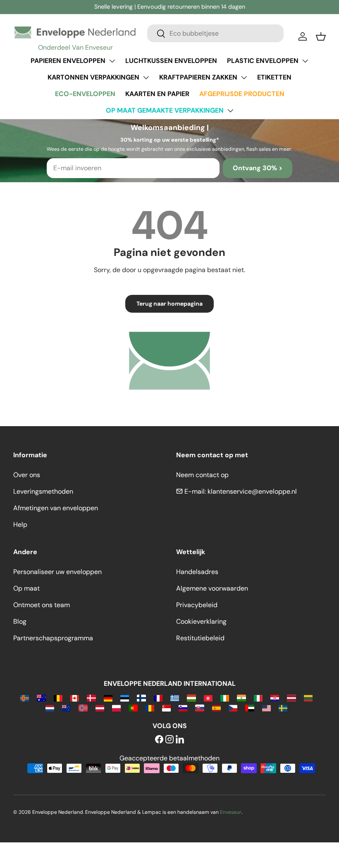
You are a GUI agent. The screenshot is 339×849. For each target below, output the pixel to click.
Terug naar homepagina (169, 303)
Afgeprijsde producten (241, 93)
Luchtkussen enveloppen (171, 60)
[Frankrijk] (158, 697)
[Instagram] (169, 740)
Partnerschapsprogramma (53, 638)
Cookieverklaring (201, 621)
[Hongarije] (191, 697)
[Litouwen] (308, 697)
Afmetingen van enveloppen (55, 508)
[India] (241, 697)
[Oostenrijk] (99, 707)
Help (20, 524)
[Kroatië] (274, 697)
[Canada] (74, 697)
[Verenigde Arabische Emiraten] (249, 707)
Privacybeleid (196, 605)
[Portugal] (133, 707)
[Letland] (291, 697)
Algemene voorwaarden (212, 588)
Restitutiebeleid (200, 638)
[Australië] (41, 697)
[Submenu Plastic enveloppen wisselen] (305, 61)
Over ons (26, 474)
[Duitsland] (108, 697)
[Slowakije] (199, 707)
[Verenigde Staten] (266, 707)
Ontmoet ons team (41, 605)
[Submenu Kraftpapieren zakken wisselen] (244, 77)
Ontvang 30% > (257, 168)
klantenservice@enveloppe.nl (252, 491)
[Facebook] (159, 740)
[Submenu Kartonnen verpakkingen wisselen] (146, 77)
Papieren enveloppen (68, 60)
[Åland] (24, 697)
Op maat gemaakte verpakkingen (165, 110)
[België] (58, 697)
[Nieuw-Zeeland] (66, 707)
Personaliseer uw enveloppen (57, 571)
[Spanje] (216, 707)
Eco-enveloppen (85, 93)
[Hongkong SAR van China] (208, 697)
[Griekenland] (174, 697)
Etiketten (274, 77)
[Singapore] (166, 707)
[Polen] (116, 707)
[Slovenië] (183, 707)
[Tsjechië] (233, 707)
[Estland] (124, 697)
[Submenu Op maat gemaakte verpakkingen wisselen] (230, 111)
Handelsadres (197, 571)
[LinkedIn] (180, 740)
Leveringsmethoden (43, 491)
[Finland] (141, 697)
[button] (321, 36)
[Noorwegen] (83, 707)
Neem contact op (202, 474)
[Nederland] (49, 707)
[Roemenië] (150, 707)
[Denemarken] (91, 697)
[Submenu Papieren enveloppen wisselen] (112, 61)
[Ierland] (224, 697)
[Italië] (258, 697)
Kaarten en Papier (157, 93)
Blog (19, 621)
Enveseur (230, 812)
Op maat (26, 588)
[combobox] (215, 33)
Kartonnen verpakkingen (93, 77)
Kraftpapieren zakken (198, 77)
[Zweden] (283, 707)
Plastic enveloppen (262, 60)
